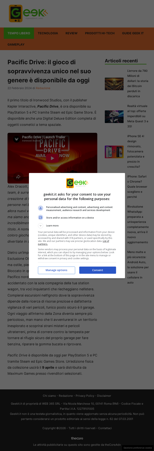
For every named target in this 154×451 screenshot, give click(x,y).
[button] (77, 225)
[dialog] (77, 225)
